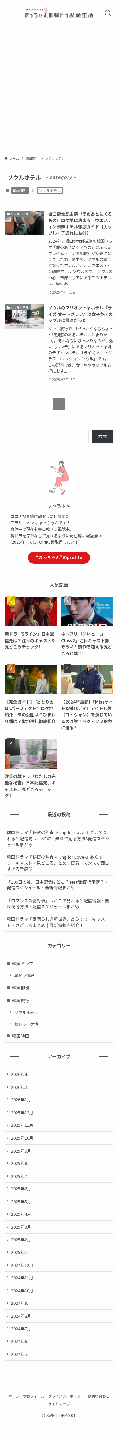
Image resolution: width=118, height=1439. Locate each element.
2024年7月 (21, 1328)
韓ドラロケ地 (26, 1024)
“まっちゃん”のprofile (59, 557)
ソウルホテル (26, 1012)
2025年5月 (21, 1201)
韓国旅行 (20, 190)
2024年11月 (22, 1277)
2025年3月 (21, 1227)
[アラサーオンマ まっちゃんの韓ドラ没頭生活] (59, 13)
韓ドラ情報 (24, 975)
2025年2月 (21, 1239)
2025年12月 (22, 1112)
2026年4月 (21, 1074)
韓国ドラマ (22, 963)
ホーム (14, 1396)
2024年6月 (21, 1341)
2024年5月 (21, 1354)
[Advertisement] (59, 89)
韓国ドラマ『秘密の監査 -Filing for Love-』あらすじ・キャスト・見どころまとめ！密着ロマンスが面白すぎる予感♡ (58, 863)
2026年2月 (21, 1087)
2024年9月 (21, 1303)
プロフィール (34, 1396)
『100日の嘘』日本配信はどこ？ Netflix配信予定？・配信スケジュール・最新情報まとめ (57, 885)
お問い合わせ (98, 1396)
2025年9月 (21, 1151)
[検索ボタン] (108, 13)
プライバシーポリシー (66, 1396)
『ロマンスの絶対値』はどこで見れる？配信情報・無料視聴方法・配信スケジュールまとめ (58, 903)
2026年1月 (21, 1099)
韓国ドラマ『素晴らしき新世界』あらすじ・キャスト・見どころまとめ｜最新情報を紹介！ (56, 922)
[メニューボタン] (10, 13)
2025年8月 (21, 1163)
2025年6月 (21, 1188)
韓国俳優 (20, 987)
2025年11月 (22, 1125)
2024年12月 (22, 1265)
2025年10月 (22, 1138)
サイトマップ (59, 1403)
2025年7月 (21, 1176)
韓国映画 (20, 1036)
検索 (102, 436)
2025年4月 (21, 1214)
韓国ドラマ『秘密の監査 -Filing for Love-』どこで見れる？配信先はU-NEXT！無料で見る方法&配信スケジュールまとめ (58, 838)
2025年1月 (21, 1252)
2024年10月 (22, 1290)
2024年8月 (21, 1316)
